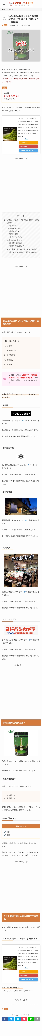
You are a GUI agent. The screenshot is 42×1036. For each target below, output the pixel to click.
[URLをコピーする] (37, 1019)
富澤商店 (14, 234)
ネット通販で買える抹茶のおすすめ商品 (22, 249)
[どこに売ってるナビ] (21, 4)
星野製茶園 (15, 231)
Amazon (23, 143)
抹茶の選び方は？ (17, 246)
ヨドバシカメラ (16, 237)
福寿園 (13, 226)
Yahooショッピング (27, 150)
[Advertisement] (21, 184)
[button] (5, 1019)
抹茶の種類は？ (16, 243)
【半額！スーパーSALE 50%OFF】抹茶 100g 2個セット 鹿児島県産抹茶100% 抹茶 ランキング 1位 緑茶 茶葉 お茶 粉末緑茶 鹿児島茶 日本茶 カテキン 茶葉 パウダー (28, 127)
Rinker (26, 138)
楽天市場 (23, 146)
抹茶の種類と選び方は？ (16, 240)
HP (23, 420)
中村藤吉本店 (16, 228)
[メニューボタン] (4, 4)
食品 (5, 25)
